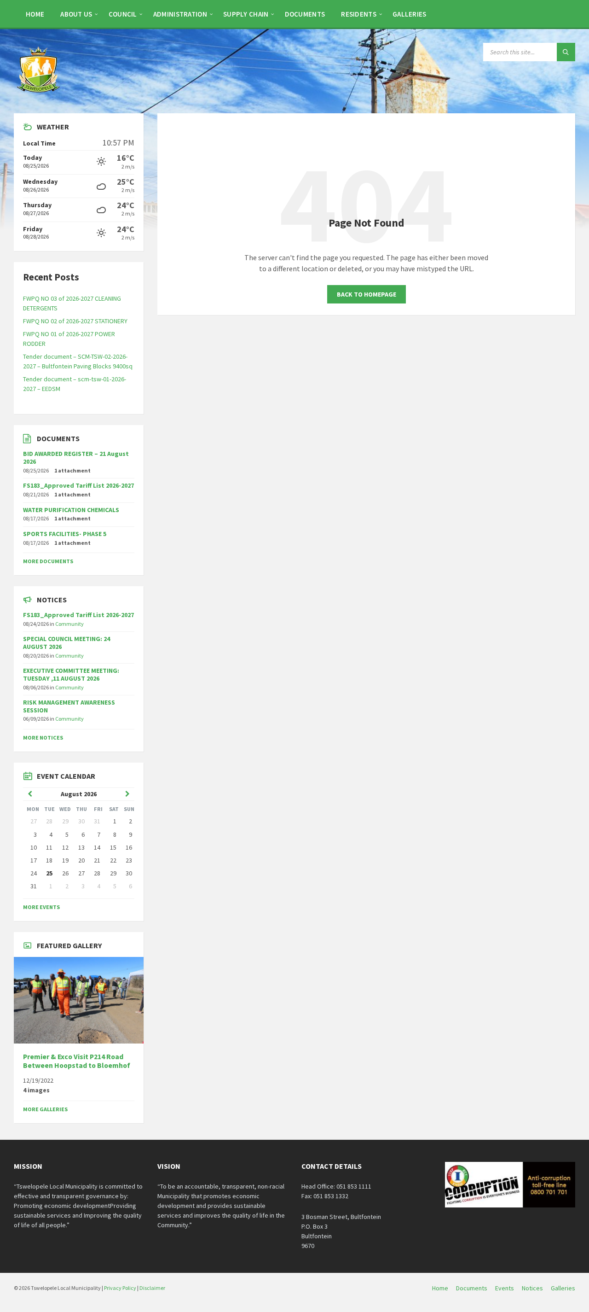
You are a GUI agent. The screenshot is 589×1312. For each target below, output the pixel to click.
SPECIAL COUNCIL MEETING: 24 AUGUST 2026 (66, 643)
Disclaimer (152, 1287)
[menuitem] (35, 14)
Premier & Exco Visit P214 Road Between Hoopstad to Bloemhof (76, 1061)
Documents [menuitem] (471, 1288)
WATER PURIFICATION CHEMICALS (71, 510)
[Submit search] (566, 52)
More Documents (48, 561)
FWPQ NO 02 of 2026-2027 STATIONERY (75, 321)
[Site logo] (39, 95)
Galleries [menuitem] (563, 1288)
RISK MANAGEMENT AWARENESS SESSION (69, 706)
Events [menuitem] (504, 1288)
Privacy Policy (120, 1287)
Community (69, 623)
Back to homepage (366, 294)
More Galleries (45, 1109)
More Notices (43, 737)
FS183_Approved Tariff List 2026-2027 (78, 485)
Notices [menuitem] (532, 1288)
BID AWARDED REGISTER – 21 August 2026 (76, 457)
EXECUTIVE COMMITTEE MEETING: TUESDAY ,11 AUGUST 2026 (71, 674)
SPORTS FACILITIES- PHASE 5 (64, 534)
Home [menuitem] (440, 1288)
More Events (41, 907)
